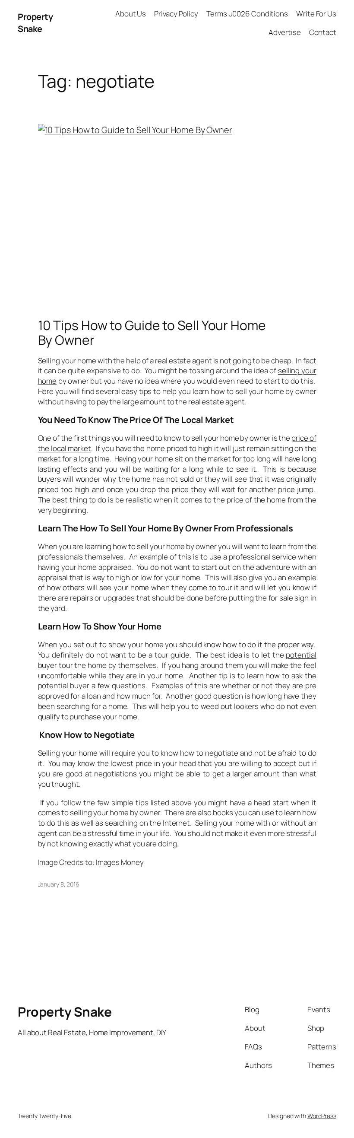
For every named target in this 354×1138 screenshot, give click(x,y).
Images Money (120, 862)
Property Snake (35, 23)
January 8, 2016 (59, 884)
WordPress (321, 1116)
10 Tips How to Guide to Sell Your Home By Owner (152, 332)
